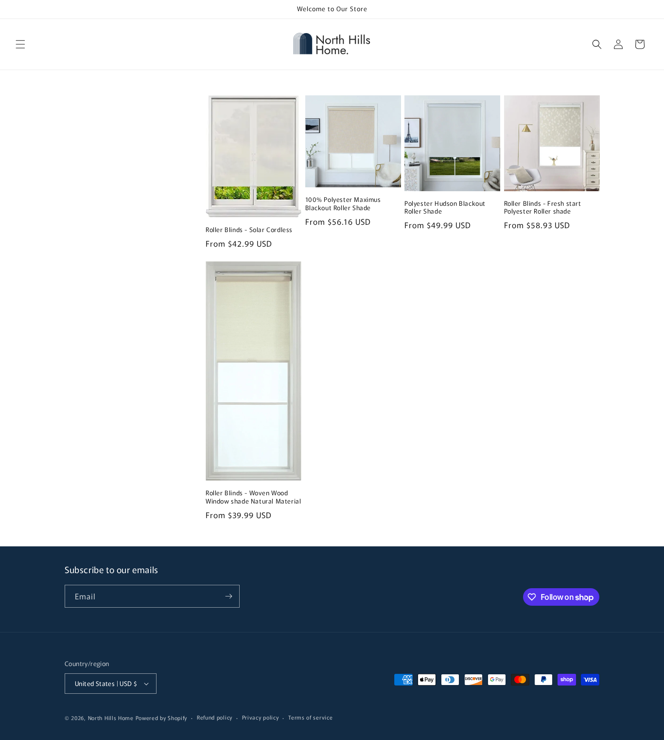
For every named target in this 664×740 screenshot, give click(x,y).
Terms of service (310, 717)
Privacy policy (260, 717)
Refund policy (214, 717)
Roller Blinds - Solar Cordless (249, 230)
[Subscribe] (228, 596)
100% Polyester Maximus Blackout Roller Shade (343, 204)
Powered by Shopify (162, 718)
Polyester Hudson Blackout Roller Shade (445, 207)
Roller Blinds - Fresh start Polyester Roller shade (542, 207)
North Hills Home (112, 718)
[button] (20, 44)
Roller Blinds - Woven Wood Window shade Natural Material (253, 497)
